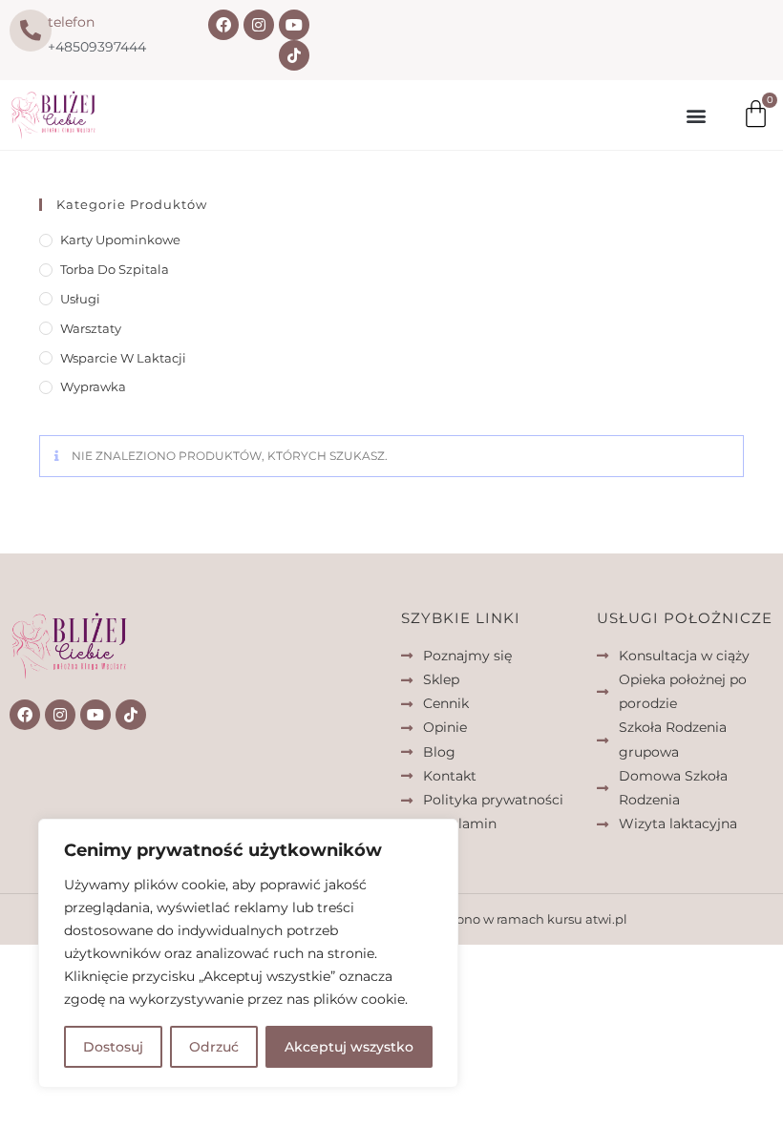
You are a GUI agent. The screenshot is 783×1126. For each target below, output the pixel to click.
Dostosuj (113, 1046)
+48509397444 (97, 46)
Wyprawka (93, 386)
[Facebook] (223, 25)
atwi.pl (606, 919)
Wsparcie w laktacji (123, 357)
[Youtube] (294, 25)
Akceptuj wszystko (349, 1046)
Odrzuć (214, 1046)
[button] (695, 115)
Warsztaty (90, 328)
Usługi (80, 298)
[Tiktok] (294, 55)
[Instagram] (258, 25)
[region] (248, 953)
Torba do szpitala (114, 269)
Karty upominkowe (120, 239)
